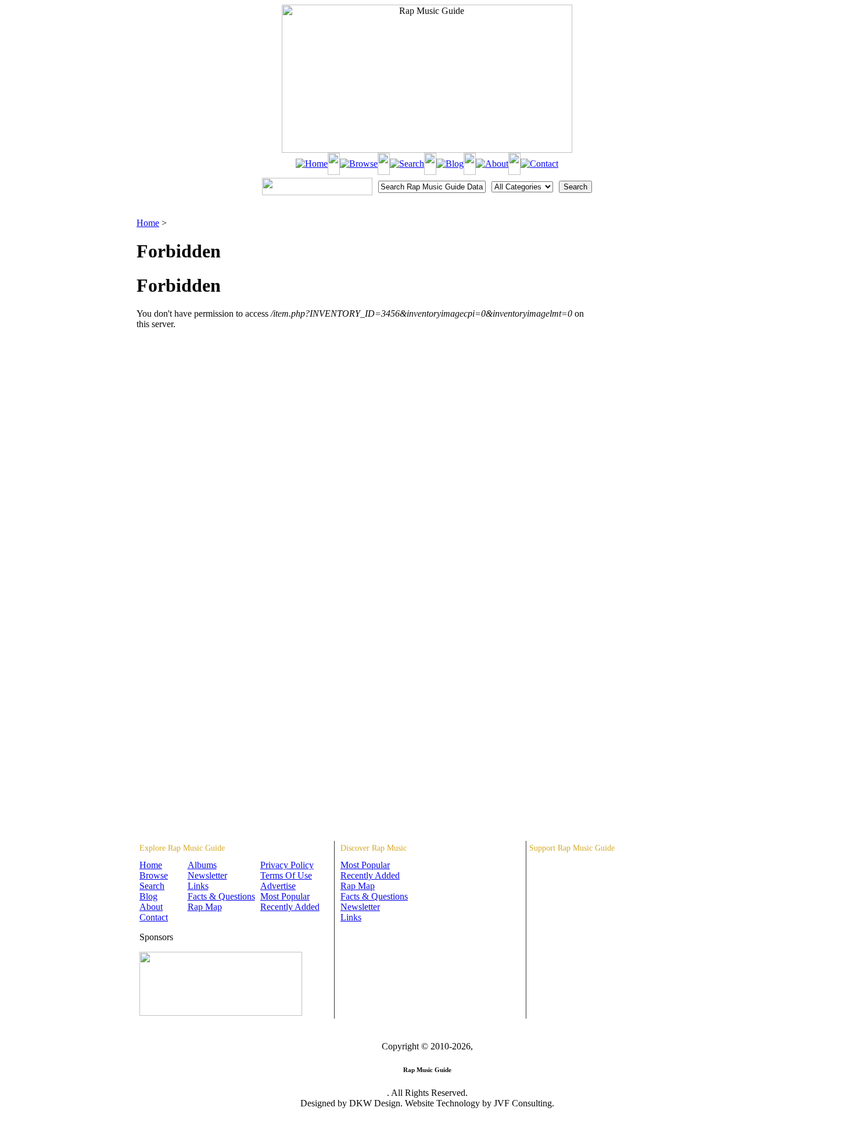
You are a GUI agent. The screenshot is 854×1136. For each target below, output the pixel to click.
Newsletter (207, 875)
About (151, 907)
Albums (202, 865)
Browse (153, 875)
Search (151, 886)
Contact (153, 917)
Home (148, 223)
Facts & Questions (221, 896)
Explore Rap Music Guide (182, 848)
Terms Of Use (286, 875)
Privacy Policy (287, 865)
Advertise (278, 886)
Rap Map (205, 907)
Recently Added (290, 907)
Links (198, 886)
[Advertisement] (657, 276)
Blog (148, 896)
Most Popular (285, 896)
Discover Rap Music (373, 848)
